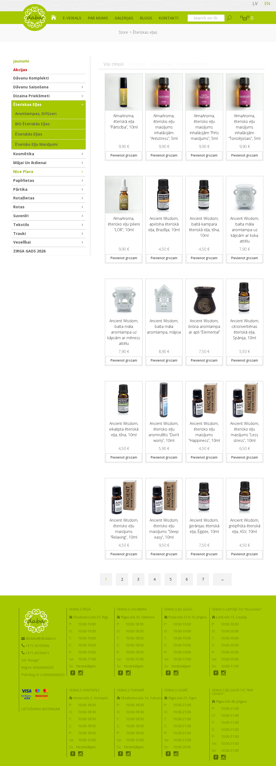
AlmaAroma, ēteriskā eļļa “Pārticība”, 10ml (124, 121)
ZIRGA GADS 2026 (29, 251)
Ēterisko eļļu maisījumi (36, 144)
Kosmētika (23, 153)
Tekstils (21, 224)
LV (255, 3)
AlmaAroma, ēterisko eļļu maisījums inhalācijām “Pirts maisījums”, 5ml (204, 127)
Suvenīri (21, 215)
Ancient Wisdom (193, 64)
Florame (137, 64)
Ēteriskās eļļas (28, 134)
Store (123, 32)
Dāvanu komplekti (31, 78)
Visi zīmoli (113, 64)
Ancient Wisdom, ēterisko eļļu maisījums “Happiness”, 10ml (204, 432)
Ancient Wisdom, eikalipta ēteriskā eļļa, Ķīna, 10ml (124, 429)
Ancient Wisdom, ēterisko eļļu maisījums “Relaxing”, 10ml (123, 529)
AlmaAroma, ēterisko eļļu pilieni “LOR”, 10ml (124, 224)
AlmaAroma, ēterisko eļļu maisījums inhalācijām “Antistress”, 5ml (164, 127)
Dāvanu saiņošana (31, 86)
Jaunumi (21, 61)
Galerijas (124, 17)
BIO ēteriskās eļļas (32, 123)
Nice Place (23, 171)
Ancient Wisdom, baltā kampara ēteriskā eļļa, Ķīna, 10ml (204, 227)
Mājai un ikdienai (29, 162)
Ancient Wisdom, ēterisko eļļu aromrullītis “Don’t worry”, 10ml (164, 432)
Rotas (19, 206)
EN (267, 3)
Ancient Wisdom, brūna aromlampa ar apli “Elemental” (204, 326)
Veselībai (22, 242)
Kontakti (168, 17)
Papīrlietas (23, 180)
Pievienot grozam (124, 155)
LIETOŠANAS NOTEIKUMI (40, 708)
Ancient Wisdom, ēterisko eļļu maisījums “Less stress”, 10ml (244, 432)
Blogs (146, 17)
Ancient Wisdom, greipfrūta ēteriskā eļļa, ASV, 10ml (244, 526)
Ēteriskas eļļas (27, 104)
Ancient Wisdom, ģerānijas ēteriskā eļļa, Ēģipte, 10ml (204, 526)
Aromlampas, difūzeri (36, 113)
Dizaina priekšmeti (31, 95)
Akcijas (20, 69)
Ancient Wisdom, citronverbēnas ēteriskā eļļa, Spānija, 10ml (244, 329)
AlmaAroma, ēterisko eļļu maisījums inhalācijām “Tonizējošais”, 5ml (244, 127)
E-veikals (72, 17)
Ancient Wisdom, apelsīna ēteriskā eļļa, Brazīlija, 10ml (164, 224)
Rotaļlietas (23, 197)
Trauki (19, 233)
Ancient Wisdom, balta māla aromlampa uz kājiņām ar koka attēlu (244, 230)
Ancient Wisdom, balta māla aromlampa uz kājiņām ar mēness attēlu (123, 332)
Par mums (98, 17)
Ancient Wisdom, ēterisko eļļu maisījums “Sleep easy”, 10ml (164, 529)
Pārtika (20, 189)
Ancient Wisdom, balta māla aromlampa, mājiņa (164, 326)
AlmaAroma (161, 64)
